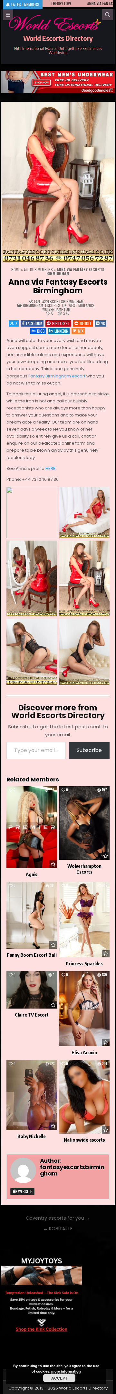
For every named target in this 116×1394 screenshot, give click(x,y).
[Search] (107, 14)
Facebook (34, 323)
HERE (50, 468)
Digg (41, 331)
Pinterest (61, 323)
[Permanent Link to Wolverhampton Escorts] (84, 823)
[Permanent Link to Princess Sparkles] (84, 919)
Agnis (31, 874)
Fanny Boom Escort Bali (32, 955)
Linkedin (61, 331)
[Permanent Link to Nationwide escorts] (84, 1097)
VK (103, 323)
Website (24, 1191)
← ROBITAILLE (57, 1228)
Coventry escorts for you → (58, 1218)
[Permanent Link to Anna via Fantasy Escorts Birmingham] (58, 182)
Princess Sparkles (84, 963)
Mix (80, 331)
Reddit (86, 323)
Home (15, 269)
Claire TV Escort (32, 1015)
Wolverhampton (56, 309)
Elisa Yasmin (84, 1052)
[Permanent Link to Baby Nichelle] (31, 1095)
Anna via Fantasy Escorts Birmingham (57, 286)
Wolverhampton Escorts (84, 869)
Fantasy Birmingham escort (56, 376)
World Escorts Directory (58, 38)
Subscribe (89, 750)
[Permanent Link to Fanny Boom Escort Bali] (31, 915)
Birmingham (33, 305)
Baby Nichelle (31, 1136)
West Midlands (81, 305)
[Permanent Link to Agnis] (31, 827)
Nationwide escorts (84, 1140)
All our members (38, 269)
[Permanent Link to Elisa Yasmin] (84, 1009)
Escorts (52, 305)
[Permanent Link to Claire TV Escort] (31, 990)
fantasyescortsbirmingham (58, 302)
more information (66, 1371)
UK (64, 305)
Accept (59, 1378)
